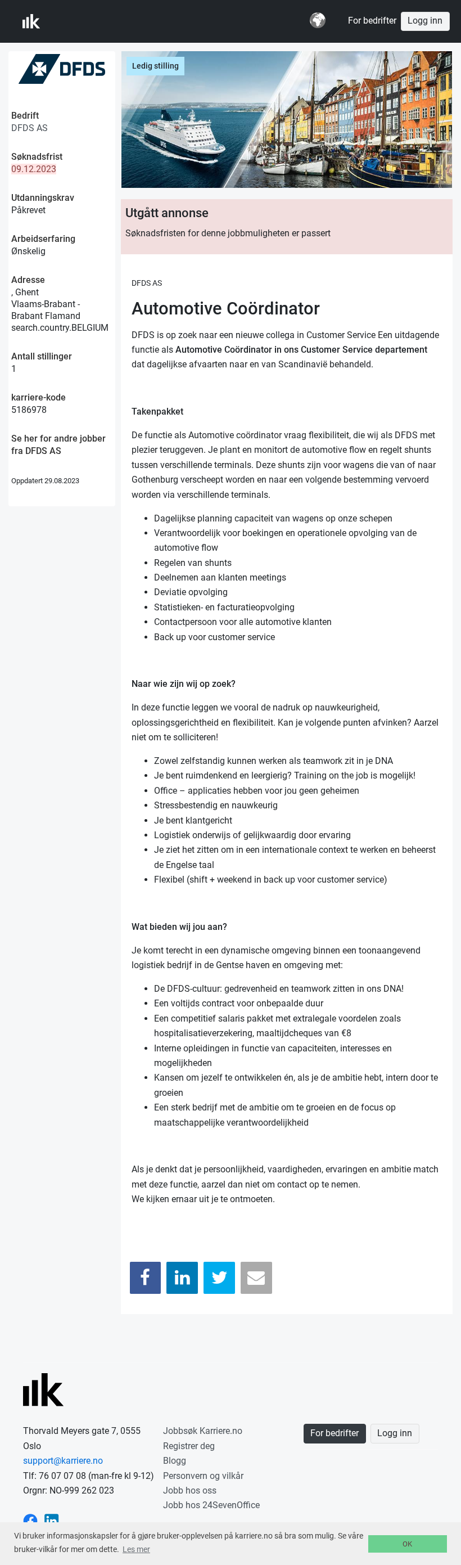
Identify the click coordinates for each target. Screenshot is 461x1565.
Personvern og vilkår (203, 1475)
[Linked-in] (51, 1520)
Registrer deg (189, 1446)
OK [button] (407, 1544)
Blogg (174, 1460)
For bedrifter (372, 21)
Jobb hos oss (189, 1490)
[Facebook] (145, 1278)
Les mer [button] (136, 1549)
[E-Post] (256, 1278)
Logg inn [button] (425, 21)
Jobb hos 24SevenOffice (211, 1505)
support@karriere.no (63, 1460)
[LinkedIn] (182, 1278)
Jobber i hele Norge (77, 21)
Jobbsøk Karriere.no (202, 1430)
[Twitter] (219, 1278)
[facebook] (30, 1520)
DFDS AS (29, 128)
